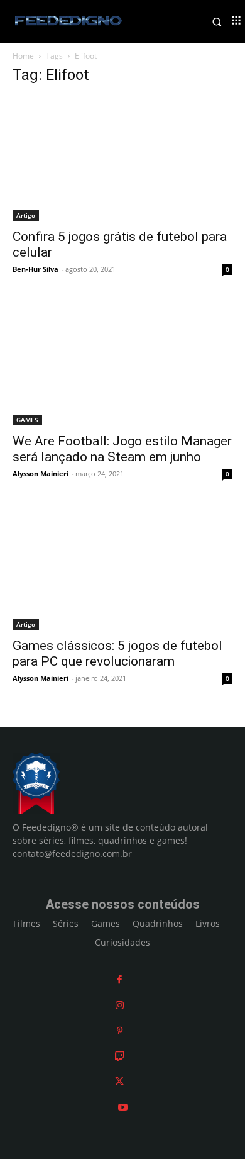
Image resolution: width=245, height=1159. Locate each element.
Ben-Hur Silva (35, 269)
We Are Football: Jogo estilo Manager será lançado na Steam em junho (122, 449)
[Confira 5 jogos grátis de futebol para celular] (122, 159)
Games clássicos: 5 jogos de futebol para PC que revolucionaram (117, 653)
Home (23, 55)
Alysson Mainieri (40, 473)
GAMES (27, 419)
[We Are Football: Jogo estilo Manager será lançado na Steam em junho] (122, 363)
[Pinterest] (119, 1030)
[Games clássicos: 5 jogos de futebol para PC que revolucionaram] (122, 568)
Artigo (25, 215)
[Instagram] (120, 1005)
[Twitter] (119, 1081)
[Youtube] (123, 1107)
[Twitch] (119, 1056)
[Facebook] (119, 979)
